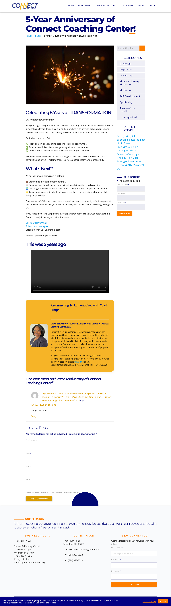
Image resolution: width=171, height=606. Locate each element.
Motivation (126, 90)
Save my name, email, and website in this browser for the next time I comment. (53, 492)
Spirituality (126, 102)
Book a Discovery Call (36, 222)
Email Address (123, 185)
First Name (121, 194)
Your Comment (31, 440)
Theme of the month (127, 110)
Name (28, 453)
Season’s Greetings (128, 154)
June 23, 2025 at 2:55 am (43, 404)
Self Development (130, 96)
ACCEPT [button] (163, 601)
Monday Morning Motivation (129, 83)
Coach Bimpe (102, 5)
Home (71, 5)
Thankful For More (127, 157)
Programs (84, 5)
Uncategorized (128, 117)
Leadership (126, 75)
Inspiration (126, 69)
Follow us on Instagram (37, 226)
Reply (34, 416)
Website (28, 479)
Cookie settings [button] (149, 601)
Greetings (125, 63)
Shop (141, 5)
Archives (128, 5)
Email (28, 466)
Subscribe (124, 213)
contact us (78, 361)
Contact (153, 5)
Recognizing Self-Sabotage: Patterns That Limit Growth (131, 139)
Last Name (121, 203)
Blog (116, 5)
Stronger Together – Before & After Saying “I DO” (130, 165)
